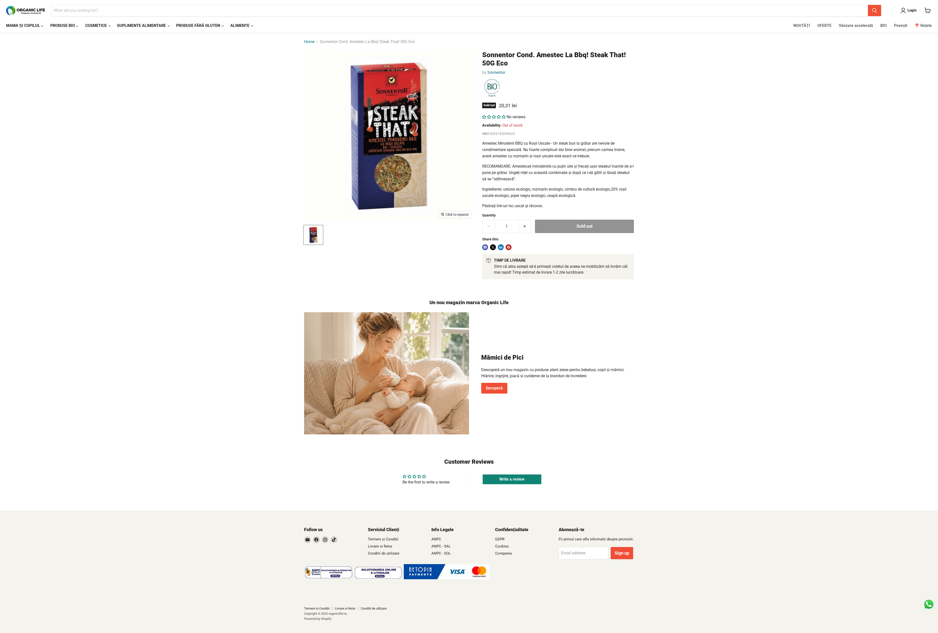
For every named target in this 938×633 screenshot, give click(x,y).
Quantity (489, 215)
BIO (883, 25)
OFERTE (824, 25)
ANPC (436, 539)
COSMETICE (96, 25)
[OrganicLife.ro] (446, 578)
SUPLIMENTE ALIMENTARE (142, 25)
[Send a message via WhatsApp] (929, 604)
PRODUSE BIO (63, 25)
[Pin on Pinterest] (509, 247)
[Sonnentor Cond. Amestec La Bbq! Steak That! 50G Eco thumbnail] (313, 235)
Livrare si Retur (380, 546)
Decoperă (494, 388)
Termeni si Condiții (383, 539)
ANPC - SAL (441, 546)
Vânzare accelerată (856, 25)
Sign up (622, 553)
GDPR (499, 539)
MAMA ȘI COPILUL (23, 25)
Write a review (511, 479)
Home (309, 42)
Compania (503, 553)
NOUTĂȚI (801, 25)
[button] (494, 117)
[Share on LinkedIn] (501, 247)
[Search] (874, 10)
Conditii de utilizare (383, 553)
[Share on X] (493, 247)
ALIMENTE (240, 25)
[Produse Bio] (492, 88)
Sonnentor (496, 72)
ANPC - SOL (441, 553)
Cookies (502, 546)
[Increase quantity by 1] (525, 226)
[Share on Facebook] (485, 247)
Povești (900, 25)
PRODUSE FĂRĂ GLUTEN (198, 25)
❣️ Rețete (923, 25)
